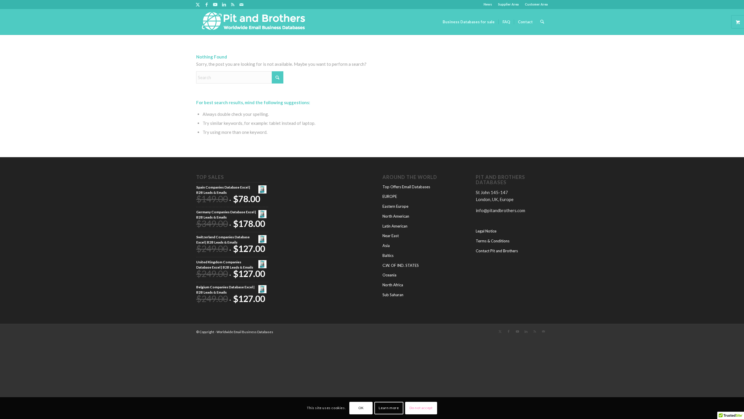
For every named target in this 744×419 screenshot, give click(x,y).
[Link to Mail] (241, 4)
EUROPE (389, 196)
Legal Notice (486, 231)
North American (395, 216)
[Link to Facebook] (206, 4)
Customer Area (536, 4)
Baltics (388, 255)
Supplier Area (508, 4)
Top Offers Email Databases (406, 186)
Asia (386, 245)
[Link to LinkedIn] (224, 4)
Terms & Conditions (492, 241)
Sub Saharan (392, 294)
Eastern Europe (395, 206)
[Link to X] (198, 4)
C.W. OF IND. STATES (400, 265)
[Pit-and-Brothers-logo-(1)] (253, 22)
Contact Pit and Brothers (497, 250)
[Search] (542, 22)
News (488, 4)
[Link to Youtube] (215, 4)
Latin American (394, 226)
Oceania (389, 275)
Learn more (389, 408)
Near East (390, 235)
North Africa (392, 285)
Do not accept (421, 408)
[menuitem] (488, 4)
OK (361, 408)
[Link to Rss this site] (232, 4)
